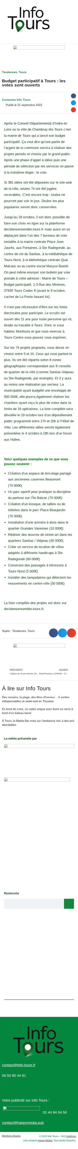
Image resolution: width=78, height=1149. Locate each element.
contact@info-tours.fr (18, 1065)
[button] (73, 96)
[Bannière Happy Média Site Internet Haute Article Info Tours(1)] (39, 655)
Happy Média (45, 1140)
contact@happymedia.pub (23, 1123)
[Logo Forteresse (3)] (39, 756)
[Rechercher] (69, 904)
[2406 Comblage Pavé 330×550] (37, 832)
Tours (22, 72)
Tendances (9, 72)
